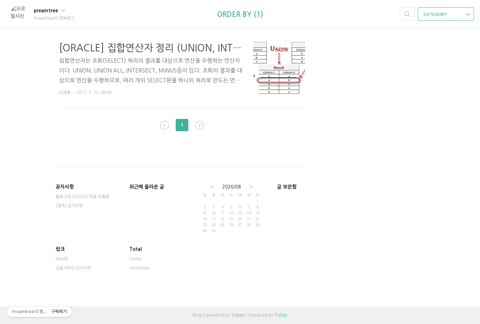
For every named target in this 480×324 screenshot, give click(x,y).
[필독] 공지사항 (69, 206)
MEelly (62, 259)
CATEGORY (435, 14)
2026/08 (231, 186)
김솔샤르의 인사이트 (73, 268)
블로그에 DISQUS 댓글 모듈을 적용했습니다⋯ (85, 197)
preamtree (46, 10)
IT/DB (64, 92)
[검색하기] (407, 14)
